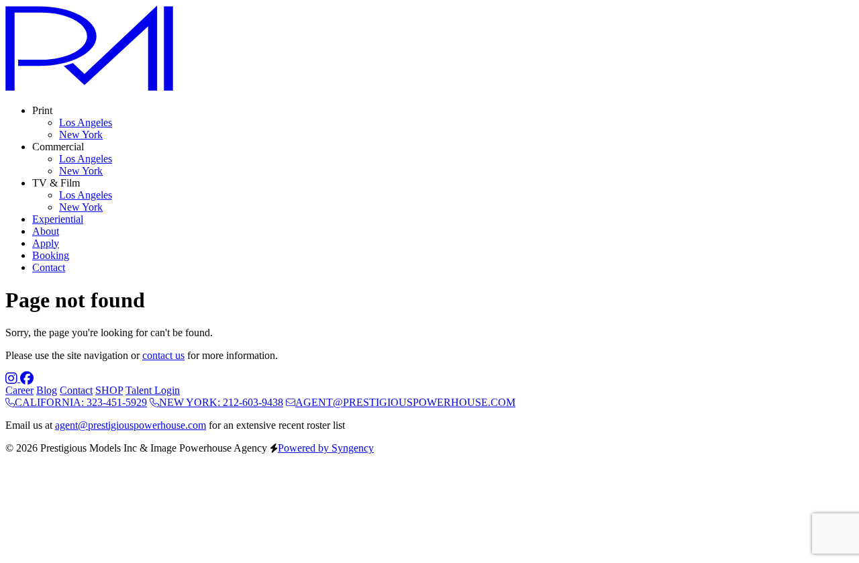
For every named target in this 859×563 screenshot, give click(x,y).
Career (19, 390)
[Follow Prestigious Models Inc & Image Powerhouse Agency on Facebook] (27, 378)
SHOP (109, 390)
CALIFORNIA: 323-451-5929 (81, 402)
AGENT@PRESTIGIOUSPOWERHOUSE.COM (405, 402)
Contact (76, 390)
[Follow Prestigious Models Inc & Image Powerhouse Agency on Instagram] (12, 378)
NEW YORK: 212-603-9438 (221, 402)
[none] (42, 110)
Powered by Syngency (326, 448)
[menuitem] (85, 122)
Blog (46, 390)
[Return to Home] (89, 87)
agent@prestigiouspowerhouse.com (130, 425)
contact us (163, 355)
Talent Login (152, 390)
